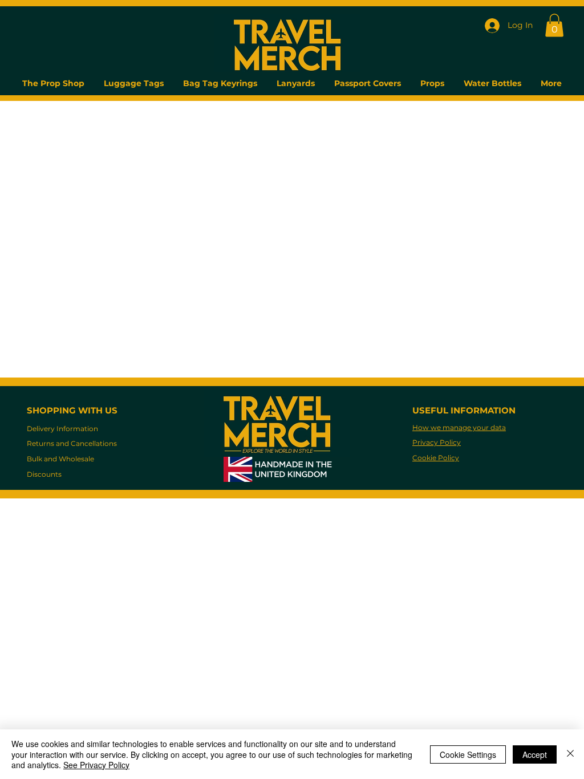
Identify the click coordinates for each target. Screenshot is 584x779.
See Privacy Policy (96, 764)
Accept (534, 754)
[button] (554, 25)
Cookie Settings (468, 754)
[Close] (570, 754)
